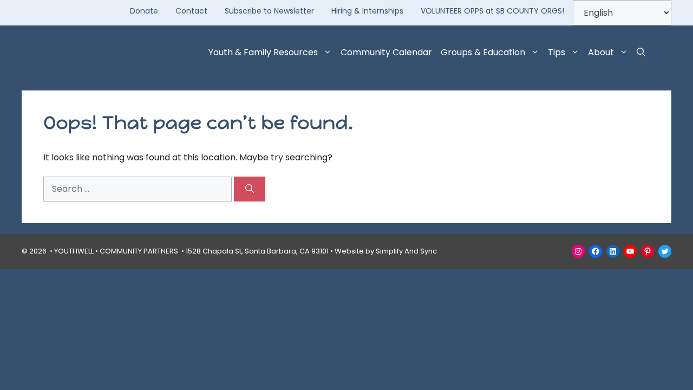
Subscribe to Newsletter (269, 10)
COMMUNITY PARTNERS (139, 251)
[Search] (249, 189)
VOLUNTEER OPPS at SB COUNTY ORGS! (492, 10)
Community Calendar (386, 52)
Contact (191, 10)
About (601, 52)
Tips (556, 52)
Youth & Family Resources (263, 52)
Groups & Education (483, 52)
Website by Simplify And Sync (386, 251)
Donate (144, 10)
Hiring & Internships (367, 10)
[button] (641, 52)
